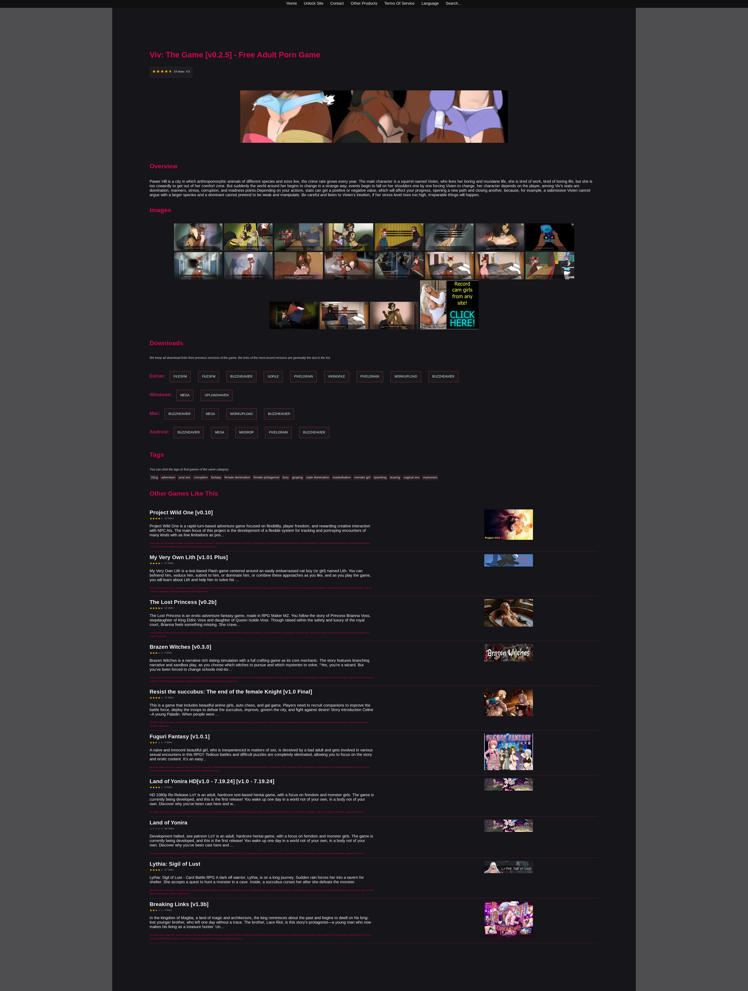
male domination (317, 477)
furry (286, 477)
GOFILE (273, 376)
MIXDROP (246, 432)
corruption (201, 477)
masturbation (342, 477)
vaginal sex (411, 477)
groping (297, 477)
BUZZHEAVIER (241, 376)
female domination (237, 477)
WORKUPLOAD (405, 376)
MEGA (185, 395)
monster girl (362, 477)
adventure (168, 477)
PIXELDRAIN (303, 376)
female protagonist (266, 477)
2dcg (154, 477)
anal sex (184, 477)
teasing (395, 477)
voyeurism (430, 477)
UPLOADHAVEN (217, 395)
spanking (380, 477)
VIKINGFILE (336, 376)
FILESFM (180, 376)
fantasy (216, 477)
